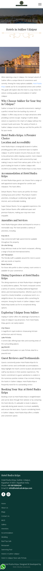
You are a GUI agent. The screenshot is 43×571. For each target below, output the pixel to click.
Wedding (4, 537)
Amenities (4, 529)
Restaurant (5, 545)
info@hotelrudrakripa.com (20, 488)
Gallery (3, 524)
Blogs (3, 512)
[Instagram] (8, 494)
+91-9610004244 (14, 485)
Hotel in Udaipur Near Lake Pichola (13, 558)
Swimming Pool (6, 549)
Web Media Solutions (21, 567)
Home (3, 503)
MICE (3, 520)
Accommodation (7, 533)
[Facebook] (3, 494)
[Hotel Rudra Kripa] (21, 3)
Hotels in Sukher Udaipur (10, 554)
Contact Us (5, 516)
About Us (4, 508)
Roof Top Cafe (6, 541)
